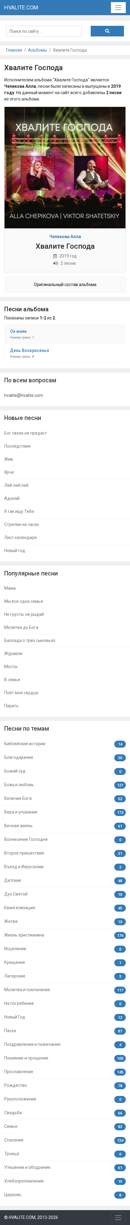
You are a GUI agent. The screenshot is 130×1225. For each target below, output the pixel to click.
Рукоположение (62, 1099)
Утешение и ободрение (63, 1167)
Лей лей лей (16, 485)
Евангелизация (63, 907)
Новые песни (22, 418)
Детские (63, 880)
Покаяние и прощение (63, 1058)
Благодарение (63, 757)
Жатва (63, 921)
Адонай (12, 498)
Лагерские (62, 976)
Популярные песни (31, 573)
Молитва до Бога (21, 627)
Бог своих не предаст (25, 433)
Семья (63, 1126)
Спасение (63, 1140)
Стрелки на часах (21, 524)
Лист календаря (20, 537)
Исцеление (62, 948)
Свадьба (63, 1112)
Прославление (63, 1071)
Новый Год (63, 1017)
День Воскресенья (29, 350)
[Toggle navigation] (118, 7)
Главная (14, 50)
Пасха (63, 1030)
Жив (8, 459)
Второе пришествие (63, 853)
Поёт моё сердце (21, 692)
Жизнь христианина (63, 935)
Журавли (13, 653)
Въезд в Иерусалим (62, 866)
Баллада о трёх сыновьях (29, 640)
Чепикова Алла (65, 236)
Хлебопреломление (63, 1181)
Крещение (62, 962)
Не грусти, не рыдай (24, 614)
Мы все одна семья (23, 601)
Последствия (17, 446)
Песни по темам (26, 728)
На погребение (62, 1003)
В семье (12, 679)
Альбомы (37, 50)
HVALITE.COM (21, 7)
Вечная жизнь (63, 825)
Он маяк (18, 331)
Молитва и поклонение (63, 989)
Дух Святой (63, 894)
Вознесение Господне (62, 839)
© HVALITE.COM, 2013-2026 (31, 1217)
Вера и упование (63, 812)
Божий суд (62, 771)
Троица (62, 1153)
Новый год (14, 550)
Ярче (9, 472)
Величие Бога (63, 798)
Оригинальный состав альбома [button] (65, 284)
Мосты (11, 666)
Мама (10, 588)
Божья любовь (63, 784)
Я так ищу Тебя (19, 511)
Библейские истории (63, 743)
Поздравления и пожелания (62, 1044)
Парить (11, 705)
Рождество (63, 1085)
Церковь (62, 1194)
